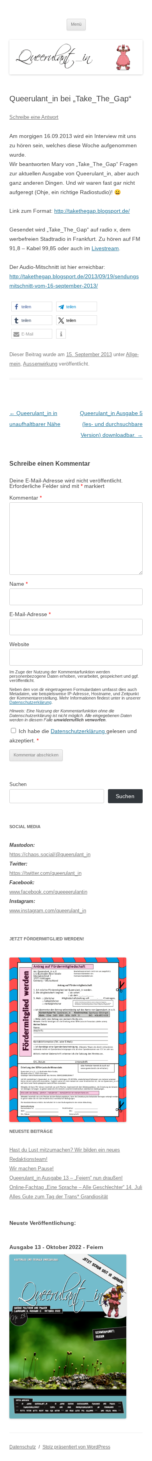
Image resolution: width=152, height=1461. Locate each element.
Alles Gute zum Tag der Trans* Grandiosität (58, 1197)
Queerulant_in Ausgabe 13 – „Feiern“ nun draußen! (66, 1178)
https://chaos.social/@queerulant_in (49, 854)
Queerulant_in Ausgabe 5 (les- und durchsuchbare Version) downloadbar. (111, 424)
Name (18, 584)
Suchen (18, 784)
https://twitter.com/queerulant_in (45, 873)
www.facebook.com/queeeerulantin (48, 892)
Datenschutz (22, 1447)
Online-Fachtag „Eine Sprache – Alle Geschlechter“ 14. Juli (75, 1187)
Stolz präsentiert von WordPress (76, 1447)
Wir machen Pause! (31, 1168)
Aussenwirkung (40, 364)
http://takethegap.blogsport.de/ (92, 211)
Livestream (105, 248)
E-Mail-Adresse (30, 614)
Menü (76, 24)
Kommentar (25, 498)
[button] (31, 306)
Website (19, 644)
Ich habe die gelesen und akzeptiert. (73, 736)
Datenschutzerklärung (30, 702)
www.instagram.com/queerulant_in (47, 910)
